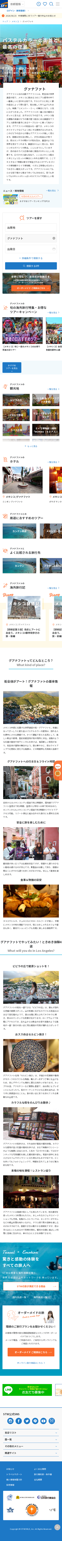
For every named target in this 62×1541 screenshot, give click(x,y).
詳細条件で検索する (32, 258)
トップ (5, 21)
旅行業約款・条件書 (43, 1474)
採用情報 (10, 1485)
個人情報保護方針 (14, 1480)
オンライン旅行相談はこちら (30, 1362)
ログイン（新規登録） (17, 10)
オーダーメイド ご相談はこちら (31, 1352)
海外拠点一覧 (40, 1297)
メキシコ (15, 21)
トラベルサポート (14, 1474)
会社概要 (38, 1480)
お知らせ (10, 1469)
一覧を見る (51, 190)
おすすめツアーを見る (12, 367)
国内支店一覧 (19, 1297)
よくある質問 (40, 1469)
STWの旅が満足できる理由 (31, 1286)
